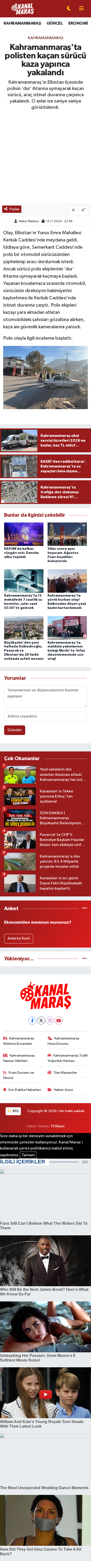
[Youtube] (59, 1021)
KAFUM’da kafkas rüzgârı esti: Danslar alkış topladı (21, 553)
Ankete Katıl (19, 938)
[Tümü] (84, 909)
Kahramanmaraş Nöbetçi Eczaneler (18, 1041)
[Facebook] (32, 1021)
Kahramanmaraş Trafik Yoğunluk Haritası (68, 1058)
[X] (41, 1021)
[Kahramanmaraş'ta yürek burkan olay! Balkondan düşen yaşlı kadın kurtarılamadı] (67, 581)
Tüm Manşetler (65, 1072)
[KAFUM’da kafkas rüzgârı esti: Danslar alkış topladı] (23, 534)
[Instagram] (50, 1021)
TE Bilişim (57, 1126)
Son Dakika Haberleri (24, 1090)
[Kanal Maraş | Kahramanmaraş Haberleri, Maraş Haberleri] (22, 9)
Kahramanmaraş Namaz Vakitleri (19, 1058)
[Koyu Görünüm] (69, 9)
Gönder (15, 730)
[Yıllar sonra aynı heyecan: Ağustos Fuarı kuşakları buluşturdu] (67, 534)
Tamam (28, 1155)
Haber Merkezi (29, 221)
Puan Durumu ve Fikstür (18, 1075)
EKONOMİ (78, 23)
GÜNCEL (55, 23)
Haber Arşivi (63, 1090)
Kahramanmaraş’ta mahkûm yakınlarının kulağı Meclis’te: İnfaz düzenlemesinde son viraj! (66, 650)
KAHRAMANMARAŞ (22, 23)
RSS (15, 1111)
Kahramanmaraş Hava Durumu (63, 1041)
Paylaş (14, 209)
